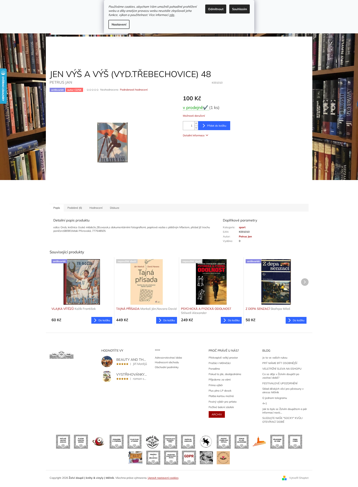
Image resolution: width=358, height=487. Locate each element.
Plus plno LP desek (220, 390)
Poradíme (214, 368)
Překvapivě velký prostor (223, 357)
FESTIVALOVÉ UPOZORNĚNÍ (279, 383)
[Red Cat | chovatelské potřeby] (135, 457)
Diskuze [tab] (114, 207)
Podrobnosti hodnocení (134, 89)
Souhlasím (239, 9)
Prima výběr (216, 385)
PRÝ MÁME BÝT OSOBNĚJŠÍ (279, 363)
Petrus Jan (245, 236)
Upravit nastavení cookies (163, 477)
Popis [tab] (56, 207)
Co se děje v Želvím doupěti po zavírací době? (280, 375)
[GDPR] (189, 457)
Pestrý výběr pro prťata (222, 401)
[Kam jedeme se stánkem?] (206, 457)
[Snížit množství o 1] (196, 128)
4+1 (264, 403)
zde (171, 15)
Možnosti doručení (194, 115)
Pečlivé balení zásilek (221, 407)
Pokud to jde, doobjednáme (225, 374)
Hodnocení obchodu (167, 362)
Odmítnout (215, 9)
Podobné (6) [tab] (74, 207)
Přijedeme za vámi (220, 379)
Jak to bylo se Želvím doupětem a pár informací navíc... (284, 410)
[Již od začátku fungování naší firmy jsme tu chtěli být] (153, 457)
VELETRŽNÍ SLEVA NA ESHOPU (281, 368)
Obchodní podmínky (167, 367)
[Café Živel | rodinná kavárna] (99, 441)
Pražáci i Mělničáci (220, 363)
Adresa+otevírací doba (168, 357)
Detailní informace (194, 135)
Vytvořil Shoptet (299, 477)
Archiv (217, 414)
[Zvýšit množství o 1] (196, 123)
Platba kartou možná (221, 396)
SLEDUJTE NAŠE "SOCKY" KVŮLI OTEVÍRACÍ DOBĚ (282, 419)
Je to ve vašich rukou (274, 357)
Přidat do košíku (216, 125)
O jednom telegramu (274, 398)
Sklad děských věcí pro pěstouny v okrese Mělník (283, 390)
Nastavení (119, 24)
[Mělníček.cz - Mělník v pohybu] (259, 441)
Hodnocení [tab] (95, 207)
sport (242, 227)
